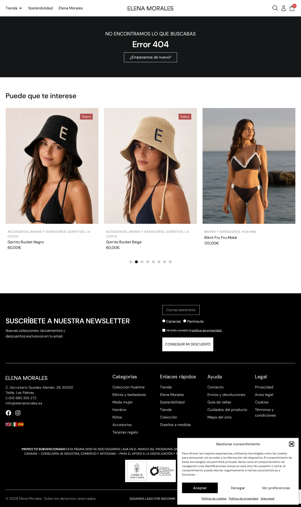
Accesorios (18, 232)
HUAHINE (249, 232)
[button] (291, 444)
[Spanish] (21, 424)
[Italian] (15, 424)
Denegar (238, 488)
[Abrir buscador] (275, 8)
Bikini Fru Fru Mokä (220, 237)
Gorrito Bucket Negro (26, 242)
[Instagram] (18, 413)
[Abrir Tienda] (20, 8)
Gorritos (76, 232)
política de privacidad (207, 330)
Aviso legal (267, 498)
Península (195, 321)
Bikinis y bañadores (48, 232)
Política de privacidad (243, 498)
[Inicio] (150, 8)
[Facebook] (8, 413)
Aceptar (200, 488)
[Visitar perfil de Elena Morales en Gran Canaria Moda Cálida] (150, 471)
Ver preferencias (276, 488)
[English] (9, 424)
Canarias (173, 321)
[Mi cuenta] (283, 8)
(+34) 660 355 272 (21, 398)
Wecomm (168, 499)
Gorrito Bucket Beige (124, 242)
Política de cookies (214, 498)
